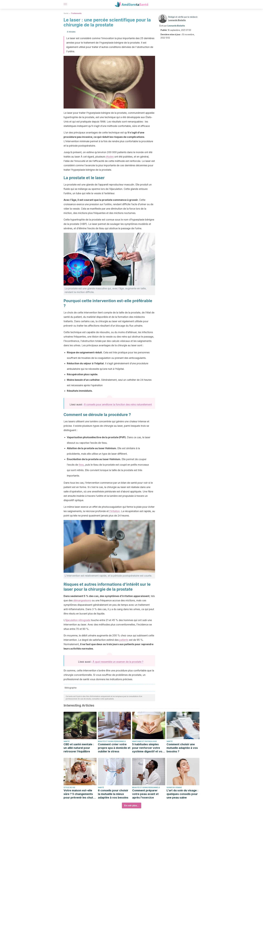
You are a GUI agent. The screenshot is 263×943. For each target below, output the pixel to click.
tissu (81, 464)
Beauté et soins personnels (112, 741)
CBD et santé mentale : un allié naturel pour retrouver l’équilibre (79, 748)
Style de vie (69, 787)
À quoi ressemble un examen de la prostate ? (118, 661)
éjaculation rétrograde (77, 620)
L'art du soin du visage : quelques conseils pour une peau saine (182, 794)
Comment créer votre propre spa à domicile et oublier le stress (114, 748)
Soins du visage (174, 787)
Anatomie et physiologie (144, 741)
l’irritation (114, 511)
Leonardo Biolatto (177, 20)
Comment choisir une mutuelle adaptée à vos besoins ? (182, 748)
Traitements (76, 13)
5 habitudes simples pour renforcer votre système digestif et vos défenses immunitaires (148, 748)
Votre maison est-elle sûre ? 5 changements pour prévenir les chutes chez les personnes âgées (80, 794)
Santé (66, 13)
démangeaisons (82, 600)
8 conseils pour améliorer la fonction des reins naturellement (118, 404)
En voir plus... (131, 805)
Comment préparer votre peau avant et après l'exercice (145, 794)
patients (123, 639)
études (110, 156)
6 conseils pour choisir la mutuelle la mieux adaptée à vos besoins (113, 794)
